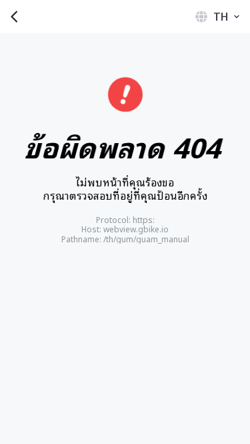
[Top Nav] (125, 16)
